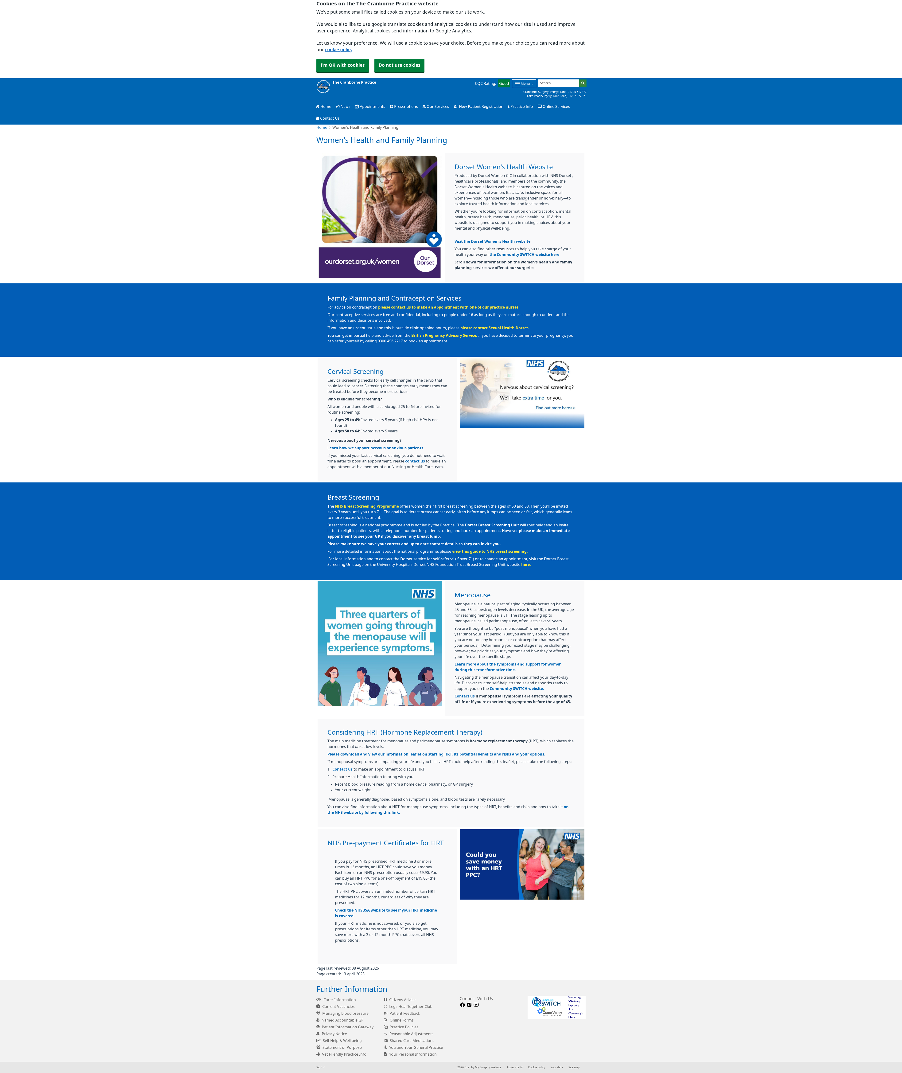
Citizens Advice (402, 1000)
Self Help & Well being (342, 1040)
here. (526, 564)
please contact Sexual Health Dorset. (494, 328)
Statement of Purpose (342, 1047)
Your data (557, 1067)
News (345, 106)
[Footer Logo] (557, 1007)
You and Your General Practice (415, 1047)
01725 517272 (577, 91)
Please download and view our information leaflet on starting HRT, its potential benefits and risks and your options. (436, 754)
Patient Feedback (404, 1013)
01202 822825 (577, 96)
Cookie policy (536, 1067)
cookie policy (338, 49)
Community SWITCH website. (517, 688)
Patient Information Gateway (347, 1027)
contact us (415, 461)
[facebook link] (462, 1005)
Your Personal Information (412, 1054)
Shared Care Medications (411, 1040)
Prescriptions (405, 106)
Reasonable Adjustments (411, 1034)
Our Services (437, 106)
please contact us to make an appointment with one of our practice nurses (448, 307)
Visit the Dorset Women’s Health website (492, 241)
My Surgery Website (488, 1067)
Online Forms (401, 1020)
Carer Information (339, 1000)
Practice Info (521, 106)
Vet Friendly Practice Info (343, 1054)
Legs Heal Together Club (410, 1006)
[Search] (583, 83)
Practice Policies (403, 1027)
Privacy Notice (334, 1034)
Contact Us (329, 118)
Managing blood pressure (345, 1013)
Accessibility (515, 1067)
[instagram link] (469, 1005)
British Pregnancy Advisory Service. (444, 335)
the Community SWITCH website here (524, 254)
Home (325, 106)
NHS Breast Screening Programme (367, 506)
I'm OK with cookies (343, 65)
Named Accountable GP (342, 1020)
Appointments (372, 106)
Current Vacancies (338, 1006)
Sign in (320, 1067)
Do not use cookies (399, 65)
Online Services (556, 106)
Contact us (465, 696)
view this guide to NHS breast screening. (490, 551)
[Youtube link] (476, 1005)
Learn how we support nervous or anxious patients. (375, 448)
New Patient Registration (480, 106)
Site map (574, 1067)
